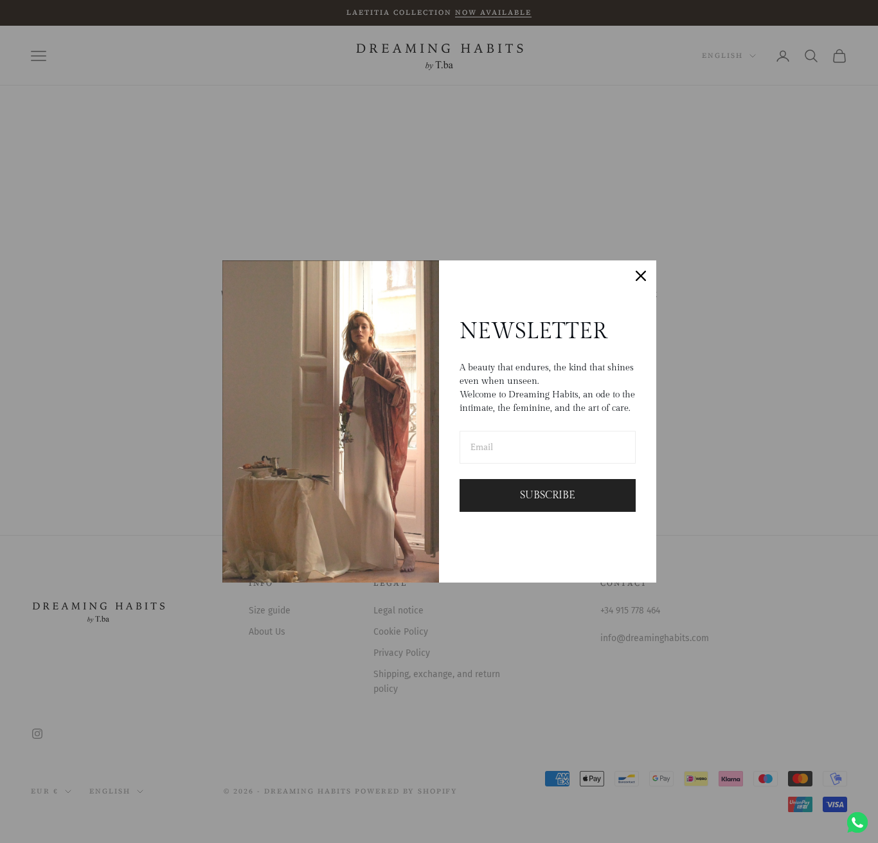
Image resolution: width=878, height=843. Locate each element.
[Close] (640, 275)
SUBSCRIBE (547, 495)
